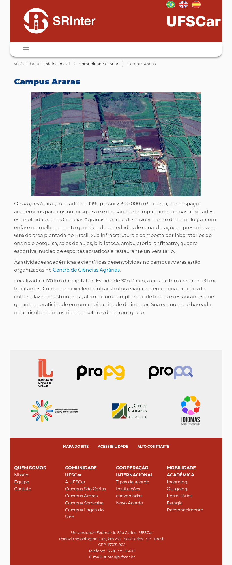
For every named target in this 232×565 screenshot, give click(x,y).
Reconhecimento (185, 510)
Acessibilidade (113, 446)
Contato (22, 488)
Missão (21, 474)
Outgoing (177, 488)
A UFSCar (75, 482)
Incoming (177, 482)
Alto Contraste (153, 446)
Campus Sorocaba (84, 503)
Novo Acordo (129, 503)
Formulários (179, 495)
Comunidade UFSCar (98, 63)
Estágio (174, 503)
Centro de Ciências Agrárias (86, 270)
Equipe (21, 482)
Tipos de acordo (132, 482)
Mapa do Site (76, 446)
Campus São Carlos (85, 488)
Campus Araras (81, 495)
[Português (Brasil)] (54, 21)
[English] (183, 4)
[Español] (196, 4)
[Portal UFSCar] (194, 21)
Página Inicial (57, 63)
